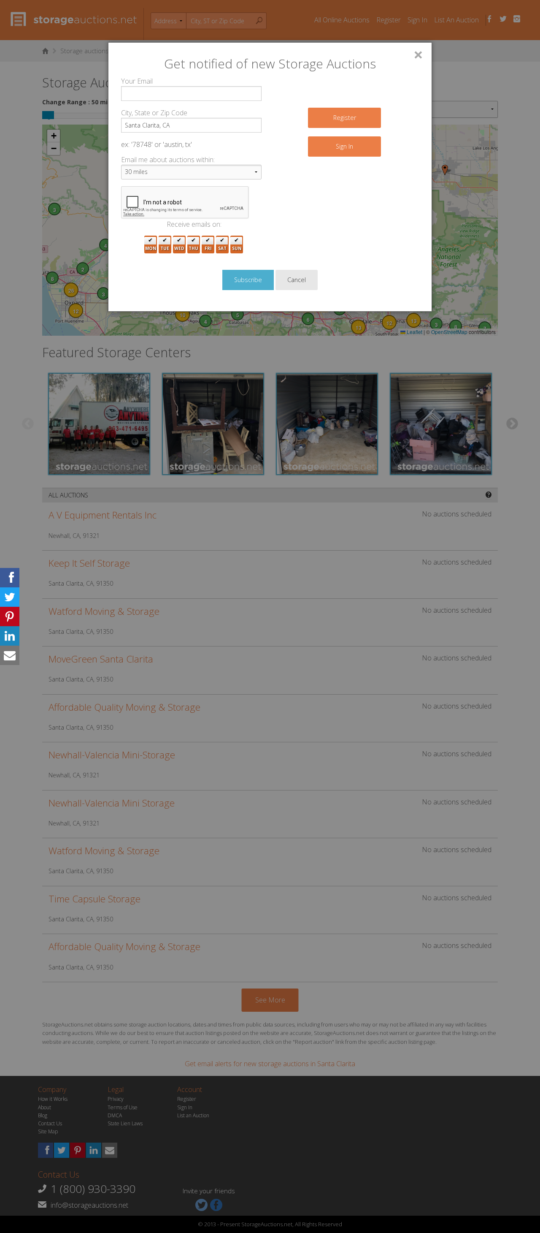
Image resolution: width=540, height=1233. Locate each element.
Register (344, 118)
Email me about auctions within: (168, 159)
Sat (222, 248)
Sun (236, 248)
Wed (179, 248)
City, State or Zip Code (154, 112)
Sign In (344, 146)
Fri (208, 248)
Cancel (296, 280)
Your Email (137, 81)
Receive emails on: (194, 224)
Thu (193, 248)
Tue (164, 248)
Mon (150, 248)
